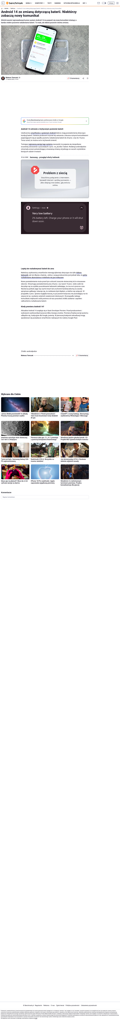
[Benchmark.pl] (16, 3)
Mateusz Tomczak (12, 77)
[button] (104, 3)
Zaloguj (111, 3)
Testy (49, 3)
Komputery (39, 3)
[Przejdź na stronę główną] (3, 4)
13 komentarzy (74, 78)
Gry (84, 3)
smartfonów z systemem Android (43, 133)
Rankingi (58, 3)
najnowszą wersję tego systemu (41, 144)
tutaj (36, 1018)
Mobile (28, 3)
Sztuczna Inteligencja (72, 3)
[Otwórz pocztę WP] (98, 3)
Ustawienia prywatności (88, 1005)
